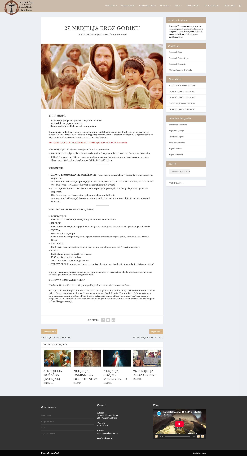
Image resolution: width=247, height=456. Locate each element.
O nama (164, 6)
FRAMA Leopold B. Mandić (180, 70)
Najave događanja (176, 131)
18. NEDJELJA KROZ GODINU (182, 97)
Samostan (192, 6)
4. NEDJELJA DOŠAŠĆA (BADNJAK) (53, 375)
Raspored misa (147, 6)
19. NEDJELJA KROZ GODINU (182, 91)
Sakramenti (128, 6)
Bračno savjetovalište (178, 125)
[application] (179, 424)
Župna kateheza (175, 149)
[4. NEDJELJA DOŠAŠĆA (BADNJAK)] (57, 358)
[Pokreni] (156, 436)
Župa (177, 6)
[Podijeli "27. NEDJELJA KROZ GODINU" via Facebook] (103, 320)
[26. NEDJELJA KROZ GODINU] (147, 358)
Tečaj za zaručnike (177, 143)
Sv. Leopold (212, 6)
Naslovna (111, 6)
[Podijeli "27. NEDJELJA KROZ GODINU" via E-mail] (108, 320)
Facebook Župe (175, 52)
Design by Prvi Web (50, 453)
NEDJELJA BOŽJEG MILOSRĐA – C (115, 375)
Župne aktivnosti (118, 34)
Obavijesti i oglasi (99, 34)
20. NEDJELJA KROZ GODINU (182, 85)
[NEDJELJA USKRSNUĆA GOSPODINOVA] (87, 358)
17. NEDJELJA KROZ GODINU (182, 103)
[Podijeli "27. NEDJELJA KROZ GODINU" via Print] (113, 320)
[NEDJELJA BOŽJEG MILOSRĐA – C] (117, 358)
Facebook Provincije (177, 64)
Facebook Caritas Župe (179, 58)
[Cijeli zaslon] (202, 436)
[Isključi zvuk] (198, 436)
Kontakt (230, 6)
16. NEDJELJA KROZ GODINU (182, 109)
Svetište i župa (199, 453)
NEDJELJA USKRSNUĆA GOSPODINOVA (86, 375)
